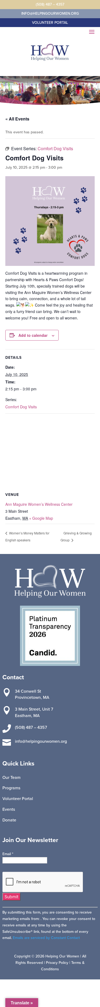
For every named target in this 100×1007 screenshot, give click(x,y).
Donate (9, 820)
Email (7, 854)
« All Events (17, 119)
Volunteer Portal (17, 798)
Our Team (11, 777)
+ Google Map (41, 518)
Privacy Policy (57, 962)
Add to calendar (32, 335)
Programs (11, 788)
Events (8, 809)
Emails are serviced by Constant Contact (46, 937)
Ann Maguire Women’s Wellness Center (39, 504)
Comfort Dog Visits (21, 406)
